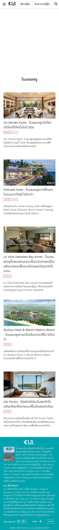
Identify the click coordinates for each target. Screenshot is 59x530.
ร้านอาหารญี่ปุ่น (42, 4)
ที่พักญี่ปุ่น (7, 132)
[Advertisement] (29, 31)
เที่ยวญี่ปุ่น (25, 4)
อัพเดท (15, 132)
